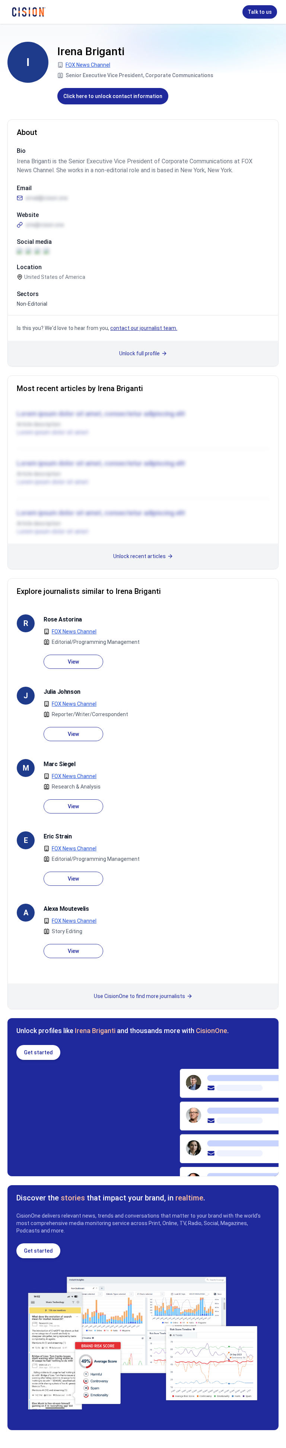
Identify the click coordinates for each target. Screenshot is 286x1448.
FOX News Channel (88, 65)
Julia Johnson (62, 691)
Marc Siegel (60, 764)
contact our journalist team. (143, 328)
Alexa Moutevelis (66, 908)
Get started (38, 1052)
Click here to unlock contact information (112, 96)
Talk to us (260, 12)
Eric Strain (58, 836)
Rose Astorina (63, 619)
